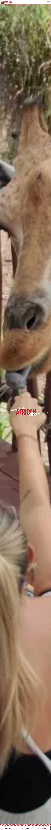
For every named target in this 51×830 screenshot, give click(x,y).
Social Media (42, 828)
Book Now (8, 828)
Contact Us (25, 828)
